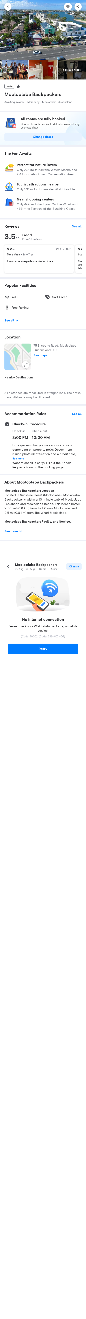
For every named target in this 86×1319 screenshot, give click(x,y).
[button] (17, 357)
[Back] (7, 7)
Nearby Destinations (19, 378)
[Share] (78, 7)
